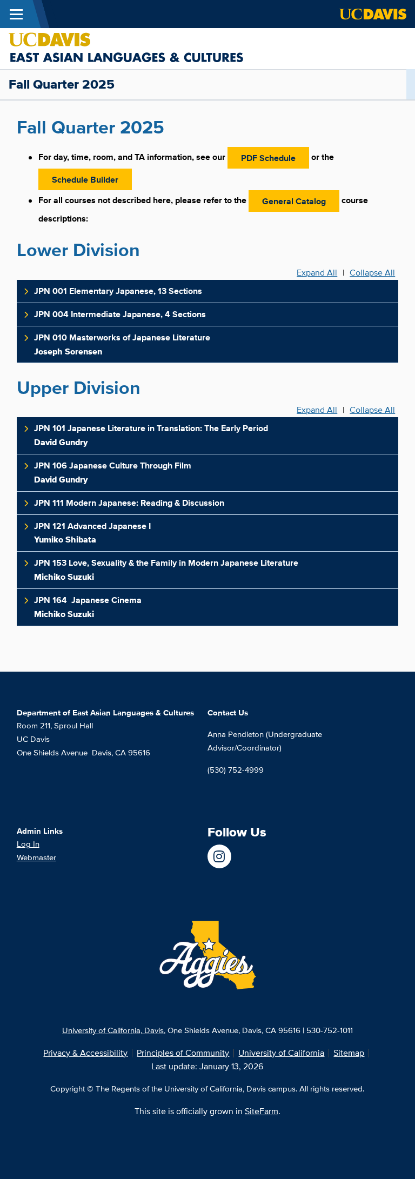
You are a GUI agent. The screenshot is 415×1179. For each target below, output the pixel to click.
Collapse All (372, 272)
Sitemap (348, 1053)
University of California (281, 1053)
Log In (28, 843)
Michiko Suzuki (167, 570)
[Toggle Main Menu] (16, 14)
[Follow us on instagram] (219, 856)
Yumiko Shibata (92, 533)
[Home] (126, 48)
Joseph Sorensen (122, 344)
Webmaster (36, 857)
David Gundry (151, 435)
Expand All (317, 272)
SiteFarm (261, 1111)
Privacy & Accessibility (85, 1053)
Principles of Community (183, 1053)
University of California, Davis (113, 1030)
